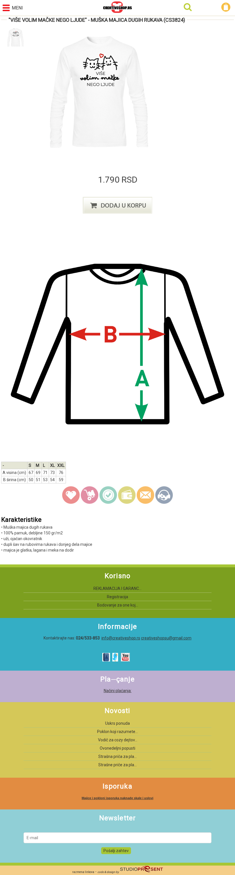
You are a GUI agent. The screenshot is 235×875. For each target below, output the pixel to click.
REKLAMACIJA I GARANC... (117, 588)
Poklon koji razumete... (117, 731)
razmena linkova (83, 872)
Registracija (117, 596)
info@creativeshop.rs (120, 638)
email (145, 495)
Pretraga (187, 7)
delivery (90, 495)
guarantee (108, 495)
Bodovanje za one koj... (117, 605)
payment (127, 495)
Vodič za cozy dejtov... (117, 740)
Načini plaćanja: (118, 690)
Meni (17, 8)
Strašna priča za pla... (117, 756)
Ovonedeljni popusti (117, 748)
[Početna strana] (117, 8)
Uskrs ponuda (117, 723)
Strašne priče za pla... (117, 765)
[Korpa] (226, 7)
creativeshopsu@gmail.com (166, 638)
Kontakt (164, 495)
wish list (71, 495)
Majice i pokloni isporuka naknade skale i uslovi (117, 798)
